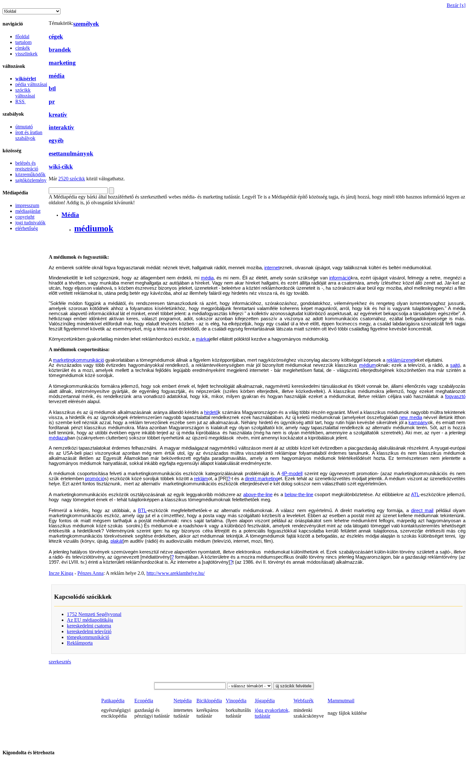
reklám (201, 478)
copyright (24, 217)
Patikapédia (112, 700)
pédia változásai (31, 84)
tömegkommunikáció (88, 637)
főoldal (22, 36)
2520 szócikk (71, 178)
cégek (56, 36)
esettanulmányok (71, 153)
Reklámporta (80, 643)
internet (272, 267)
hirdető (211, 412)
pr (52, 101)
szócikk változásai (25, 92)
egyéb (56, 140)
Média (70, 214)
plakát (116, 541)
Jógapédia (265, 700)
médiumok (93, 228)
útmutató (24, 126)
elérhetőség (26, 228)
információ (340, 277)
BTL (142, 510)
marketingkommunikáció (78, 360)
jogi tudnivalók (30, 222)
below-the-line (299, 494)
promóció (94, 478)
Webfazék (304, 700)
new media (410, 417)
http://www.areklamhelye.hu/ (175, 573)
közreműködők (30, 174)
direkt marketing (261, 478)
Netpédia (183, 700)
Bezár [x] (456, 5)
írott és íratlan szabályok (28, 135)
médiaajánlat (27, 211)
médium (367, 365)
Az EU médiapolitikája (90, 620)
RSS (20, 101)
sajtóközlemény (30, 180)
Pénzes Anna (90, 573)
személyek (86, 23)
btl (52, 88)
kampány (418, 422)
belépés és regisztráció (26, 165)
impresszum (27, 205)
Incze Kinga (61, 573)
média (57, 75)
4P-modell (291, 473)
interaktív (61, 127)
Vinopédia (236, 700)
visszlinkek (26, 53)
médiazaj (58, 437)
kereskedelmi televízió (89, 631)
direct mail (422, 510)
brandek (60, 49)
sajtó (455, 365)
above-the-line (258, 494)
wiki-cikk (61, 166)
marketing (62, 62)
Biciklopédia (209, 700)
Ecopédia (143, 700)
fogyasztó (455, 396)
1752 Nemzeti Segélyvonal (94, 614)
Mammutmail (341, 700)
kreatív (58, 114)
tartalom (23, 42)
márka (202, 339)
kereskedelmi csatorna (89, 625)
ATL (415, 494)
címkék (22, 48)
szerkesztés (60, 661)
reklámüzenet (400, 360)
